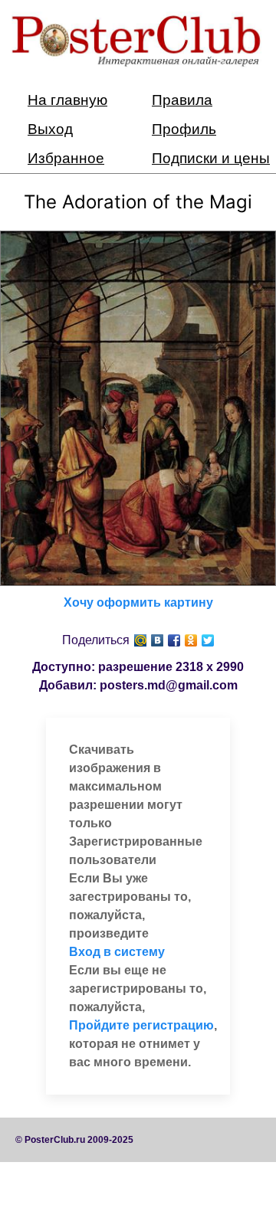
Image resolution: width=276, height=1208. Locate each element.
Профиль (184, 129)
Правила (182, 100)
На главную (67, 100)
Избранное (66, 158)
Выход (50, 129)
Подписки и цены (211, 158)
